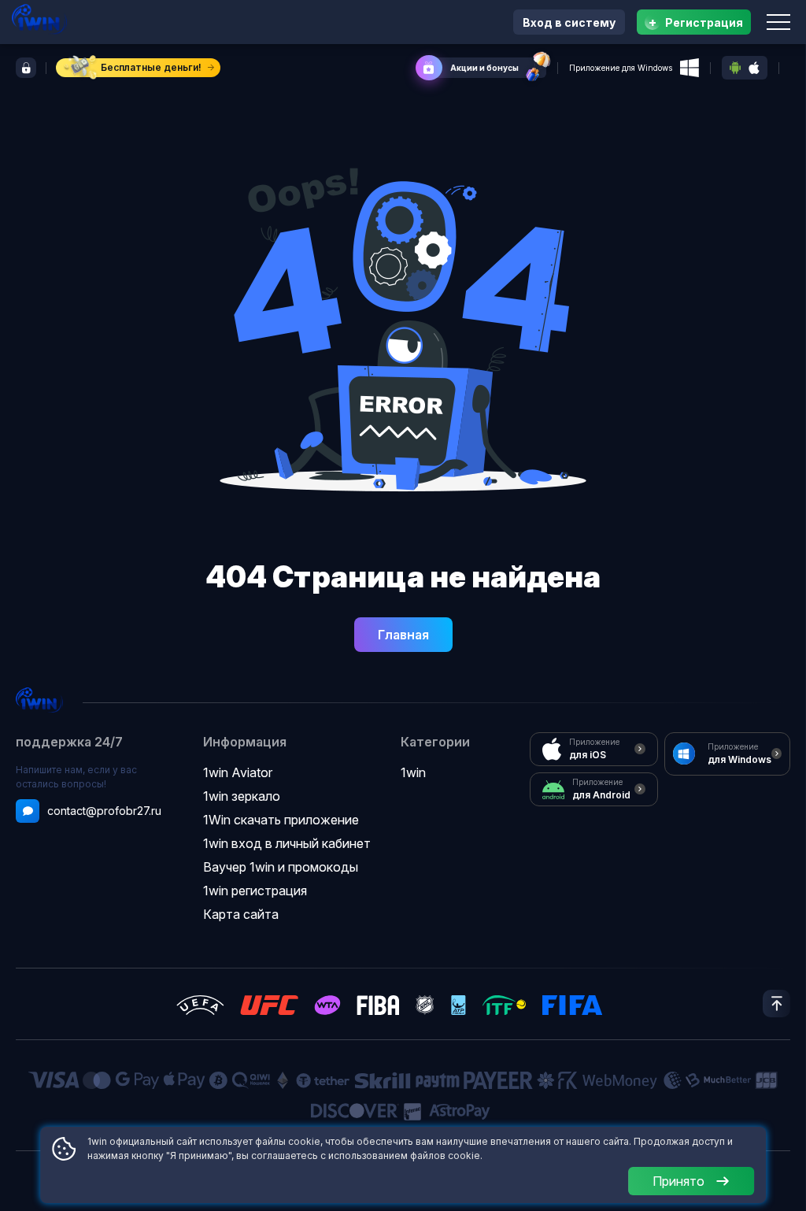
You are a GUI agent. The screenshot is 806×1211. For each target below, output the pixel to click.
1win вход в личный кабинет (287, 843)
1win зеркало (241, 796)
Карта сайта (241, 914)
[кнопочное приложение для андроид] (735, 67)
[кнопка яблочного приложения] (754, 68)
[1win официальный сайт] (39, 19)
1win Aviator (237, 772)
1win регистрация (255, 890)
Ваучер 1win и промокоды (280, 867)
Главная (403, 635)
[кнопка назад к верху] (776, 1003)
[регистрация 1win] (26, 67)
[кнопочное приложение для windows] (689, 67)
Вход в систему (569, 22)
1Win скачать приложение (281, 820)
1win (413, 772)
